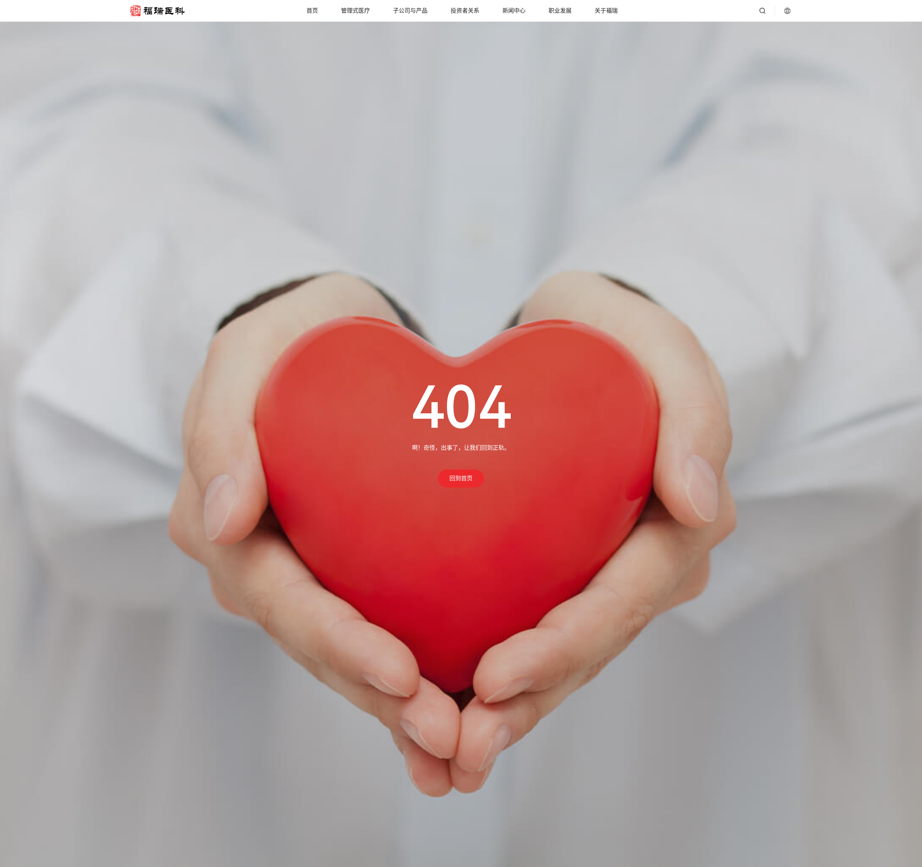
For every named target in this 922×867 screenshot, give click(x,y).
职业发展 (560, 10)
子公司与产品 (410, 10)
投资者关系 (465, 10)
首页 (312, 10)
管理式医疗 (355, 10)
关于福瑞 (606, 10)
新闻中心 (513, 10)
